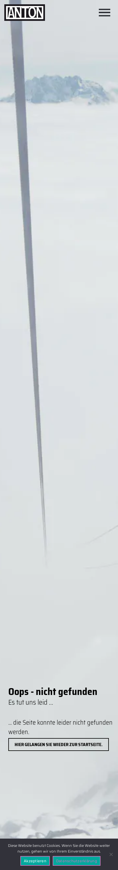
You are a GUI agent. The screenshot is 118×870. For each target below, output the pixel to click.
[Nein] (111, 854)
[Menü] (104, 12)
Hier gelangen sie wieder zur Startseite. (59, 744)
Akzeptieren (35, 861)
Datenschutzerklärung (76, 861)
